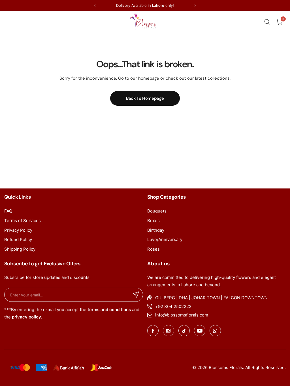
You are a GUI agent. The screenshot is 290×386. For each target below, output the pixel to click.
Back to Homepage (145, 98)
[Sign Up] (136, 295)
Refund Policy (18, 239)
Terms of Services (22, 220)
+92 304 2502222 (173, 306)
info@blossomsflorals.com (181, 315)
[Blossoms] (143, 22)
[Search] (267, 22)
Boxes (153, 220)
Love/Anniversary (164, 239)
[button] (94, 5)
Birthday (155, 230)
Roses (153, 249)
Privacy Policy (18, 230)
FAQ (8, 211)
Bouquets (157, 211)
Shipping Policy (19, 249)
